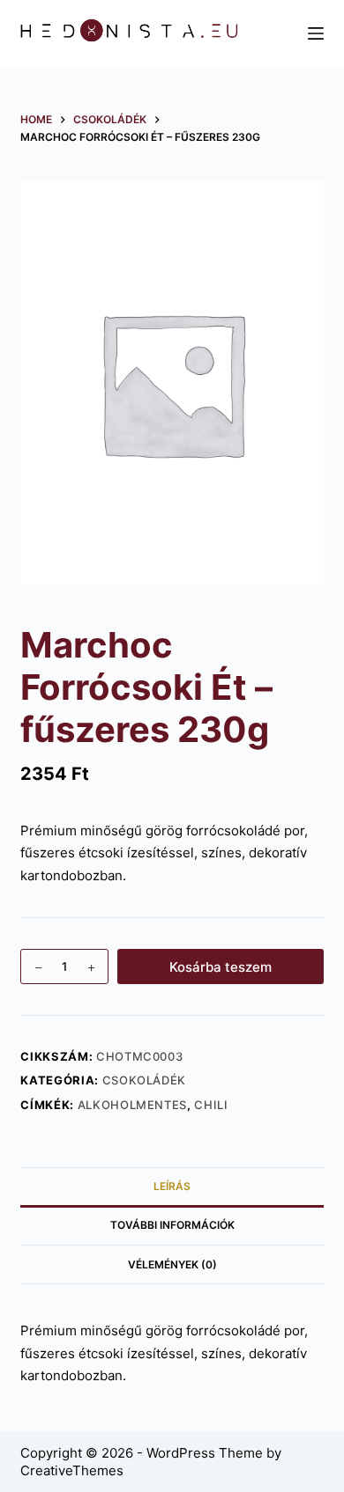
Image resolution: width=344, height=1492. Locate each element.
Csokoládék (144, 1080)
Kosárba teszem (220, 967)
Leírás (172, 1186)
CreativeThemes (71, 1470)
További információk (172, 1224)
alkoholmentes (132, 1105)
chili (211, 1105)
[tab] (171, 1186)
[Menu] (316, 33)
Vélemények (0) (172, 1264)
